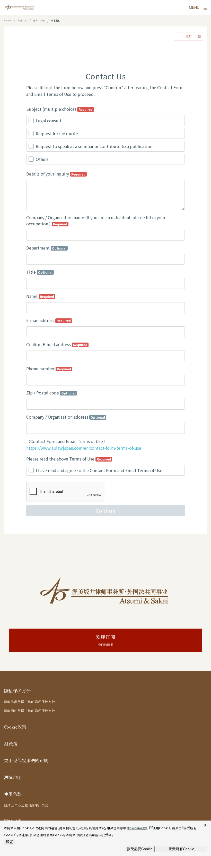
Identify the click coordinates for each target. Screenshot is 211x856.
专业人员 (22, 20)
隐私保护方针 (17, 691)
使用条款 (13, 794)
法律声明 (13, 777)
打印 (188, 36)
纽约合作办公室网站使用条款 (26, 805)
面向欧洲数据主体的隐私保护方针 (29, 701)
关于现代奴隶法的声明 (26, 760)
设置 (9, 842)
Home (7, 20)
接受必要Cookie (140, 849)
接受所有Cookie (181, 849)
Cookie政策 (15, 727)
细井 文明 (39, 20)
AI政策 (10, 744)
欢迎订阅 (105, 640)
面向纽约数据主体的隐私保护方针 (29, 710)
